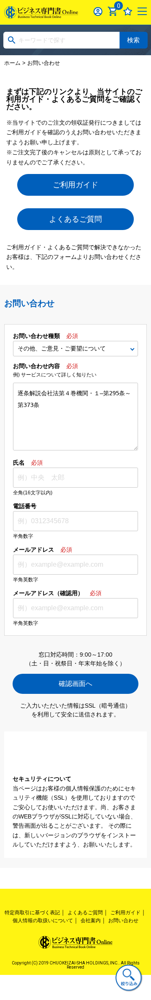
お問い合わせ (123, 920)
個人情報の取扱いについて (43, 920)
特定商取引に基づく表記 (32, 913)
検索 (133, 39)
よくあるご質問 (75, 219)
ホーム (12, 63)
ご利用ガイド (75, 185)
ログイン (98, 11)
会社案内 (91, 920)
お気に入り (128, 11)
